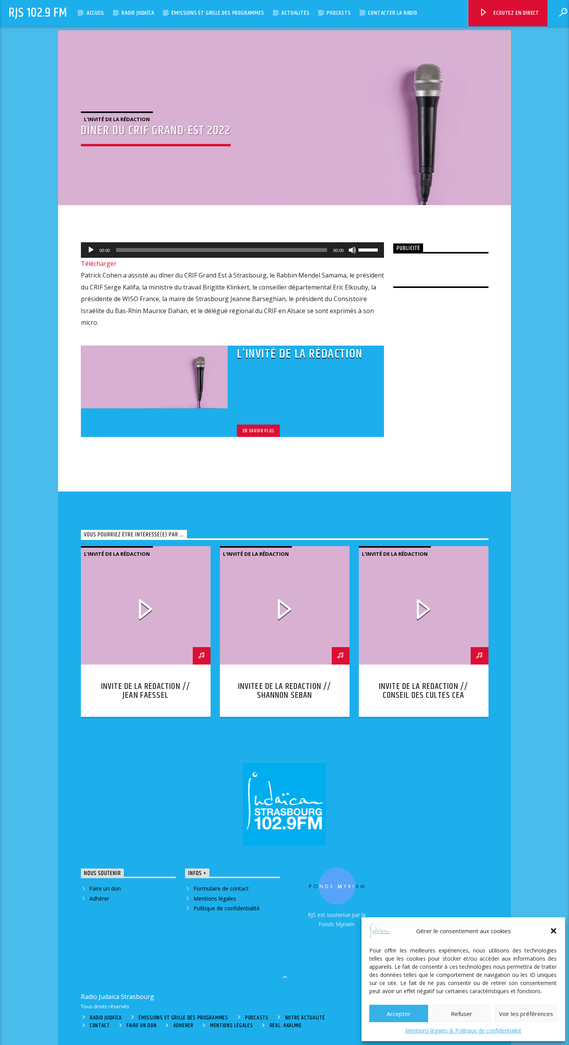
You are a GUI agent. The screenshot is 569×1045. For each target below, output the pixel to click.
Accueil (96, 13)
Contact (100, 1025)
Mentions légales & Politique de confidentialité (463, 1030)
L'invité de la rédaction (117, 119)
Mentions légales (215, 898)
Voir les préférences (526, 1014)
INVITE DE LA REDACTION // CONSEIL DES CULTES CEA (423, 691)
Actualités (295, 13)
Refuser (461, 1014)
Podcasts (339, 13)
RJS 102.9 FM (38, 13)
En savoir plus (258, 431)
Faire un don (105, 888)
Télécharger (99, 263)
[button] (553, 931)
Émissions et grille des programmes (217, 13)
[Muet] (352, 250)
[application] (232, 250)
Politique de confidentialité (227, 908)
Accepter (399, 1014)
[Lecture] (91, 250)
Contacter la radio (392, 13)
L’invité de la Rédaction (299, 353)
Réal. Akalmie (286, 1025)
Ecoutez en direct (515, 13)
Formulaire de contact (221, 888)
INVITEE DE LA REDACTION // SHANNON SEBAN (284, 691)
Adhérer (99, 898)
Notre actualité (305, 1018)
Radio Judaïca (138, 13)
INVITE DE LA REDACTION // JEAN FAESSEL (145, 691)
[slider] (369, 249)
